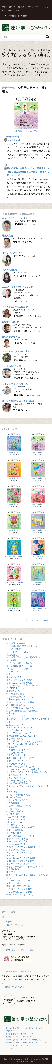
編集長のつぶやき (14, 725)
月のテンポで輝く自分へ (18, 841)
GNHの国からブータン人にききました (24, 741)
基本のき (10, 713)
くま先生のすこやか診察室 (15, 307)
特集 (5, 165)
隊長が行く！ (12, 872)
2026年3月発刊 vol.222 (38, 504)
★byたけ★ (11, 792)
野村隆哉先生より (14, 824)
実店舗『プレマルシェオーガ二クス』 (20, 1037)
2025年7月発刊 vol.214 (38, 608)
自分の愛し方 (12, 660)
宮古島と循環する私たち (18, 755)
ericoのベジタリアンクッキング (17, 287)
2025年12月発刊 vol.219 (14, 556)
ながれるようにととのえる (15, 218)
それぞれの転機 (9, 270)
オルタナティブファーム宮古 (16, 351)
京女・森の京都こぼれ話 (18, 886)
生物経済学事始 (13, 797)
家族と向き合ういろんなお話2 (20, 858)
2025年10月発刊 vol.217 (14, 582)
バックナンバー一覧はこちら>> (35, 620)
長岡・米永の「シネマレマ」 (20, 894)
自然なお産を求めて (16, 764)
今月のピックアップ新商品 (19, 889)
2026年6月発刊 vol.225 (14, 478)
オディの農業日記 (14, 830)
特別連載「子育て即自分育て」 (21, 861)
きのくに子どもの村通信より (20, 766)
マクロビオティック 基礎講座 (20, 680)
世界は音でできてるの (17, 750)
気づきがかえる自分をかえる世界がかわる (26, 772)
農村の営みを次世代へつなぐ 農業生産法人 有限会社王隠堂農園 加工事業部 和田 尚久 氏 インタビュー (28, 171)
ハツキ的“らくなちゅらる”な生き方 (23, 769)
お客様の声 (10, 1031)
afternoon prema (14, 822)
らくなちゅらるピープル (18, 775)
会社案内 (9, 922)
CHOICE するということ (18, 688)
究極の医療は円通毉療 (17, 783)
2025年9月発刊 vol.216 (38, 582)
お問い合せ (22, 16)
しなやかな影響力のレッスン (20, 697)
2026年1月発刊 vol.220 (38, 530)
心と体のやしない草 (11, 366)
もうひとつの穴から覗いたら (16, 384)
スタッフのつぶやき (16, 716)
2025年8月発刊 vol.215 (14, 608)
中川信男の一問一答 (16, 752)
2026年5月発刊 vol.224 (38, 478)
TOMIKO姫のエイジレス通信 (20, 836)
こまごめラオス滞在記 (17, 800)
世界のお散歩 (12, 803)
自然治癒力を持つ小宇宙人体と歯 (22, 685)
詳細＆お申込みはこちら (14, 987)
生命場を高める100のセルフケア (22, 736)
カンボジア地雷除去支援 (18, 794)
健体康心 (10, 855)
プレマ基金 (10, 1048)
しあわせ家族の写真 (16, 844)
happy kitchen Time (15, 820)
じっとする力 (13, 140)
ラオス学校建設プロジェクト (17, 1046)
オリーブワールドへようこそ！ (21, 733)
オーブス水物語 (13, 833)
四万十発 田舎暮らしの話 (19, 780)
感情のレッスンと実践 (17, 838)
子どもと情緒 (12, 814)
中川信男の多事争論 (11, 137)
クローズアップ (13, 671)
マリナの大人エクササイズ (19, 666)
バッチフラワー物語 (16, 850)
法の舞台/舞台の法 (11, 337)
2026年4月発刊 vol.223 (14, 504)
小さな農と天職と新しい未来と (21, 758)
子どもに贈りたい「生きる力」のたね (24, 866)
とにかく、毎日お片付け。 (19, 806)
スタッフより (12, 883)
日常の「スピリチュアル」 (19, 852)
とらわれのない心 (14, 738)
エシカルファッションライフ (20, 864)
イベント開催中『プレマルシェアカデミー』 (23, 1034)
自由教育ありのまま (16, 699)
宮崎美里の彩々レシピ (17, 778)
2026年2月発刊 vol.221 (14, 530)
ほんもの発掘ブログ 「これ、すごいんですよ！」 (25, 1028)
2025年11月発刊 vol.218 (38, 556)
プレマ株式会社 (9, 16)
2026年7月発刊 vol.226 (14, 452)
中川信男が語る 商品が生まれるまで (23, 646)
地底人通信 (7, 235)
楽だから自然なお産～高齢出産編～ (19, 401)
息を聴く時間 (12, 869)
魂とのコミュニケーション (19, 727)
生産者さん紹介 (13, 677)
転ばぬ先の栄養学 (14, 811)
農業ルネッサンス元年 (17, 761)
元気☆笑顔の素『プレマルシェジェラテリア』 (24, 1040)
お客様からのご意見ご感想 (19, 892)
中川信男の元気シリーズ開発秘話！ (23, 657)
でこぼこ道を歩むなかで (18, 730)
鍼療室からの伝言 (10, 322)
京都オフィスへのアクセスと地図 (20, 950)
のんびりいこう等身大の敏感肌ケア (23, 847)
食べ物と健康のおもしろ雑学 (20, 827)
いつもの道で (12, 808)
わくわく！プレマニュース (19, 880)
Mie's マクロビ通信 (15, 817)
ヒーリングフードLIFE (13, 253)
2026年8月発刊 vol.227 (26, 131)
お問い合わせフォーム (14, 925)
